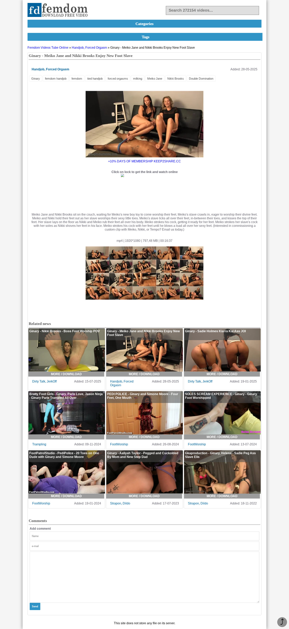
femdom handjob (55, 78)
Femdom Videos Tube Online (48, 47)
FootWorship (119, 444)
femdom (77, 78)
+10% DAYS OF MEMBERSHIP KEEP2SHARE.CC (144, 161)
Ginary (35, 78)
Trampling (39, 444)
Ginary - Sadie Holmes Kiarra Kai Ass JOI (215, 331)
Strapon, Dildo (120, 503)
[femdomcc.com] (59, 10)
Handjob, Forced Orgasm (89, 47)
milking (137, 78)
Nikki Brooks (175, 78)
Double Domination (201, 78)
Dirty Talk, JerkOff (44, 381)
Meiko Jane (154, 78)
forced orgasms (118, 78)
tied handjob (95, 78)
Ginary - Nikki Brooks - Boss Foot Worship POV (64, 331)
